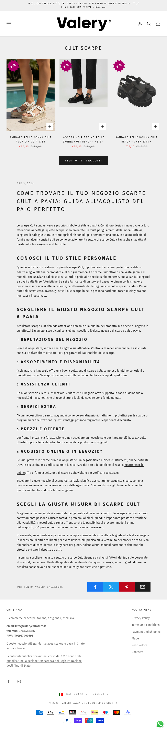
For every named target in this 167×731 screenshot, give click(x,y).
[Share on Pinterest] (127, 586)
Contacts (137, 652)
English (98, 694)
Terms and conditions (146, 625)
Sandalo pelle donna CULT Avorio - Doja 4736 (31, 139)
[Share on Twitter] (111, 586)
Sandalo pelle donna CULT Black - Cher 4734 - (136, 139)
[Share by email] (142, 586)
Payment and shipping (146, 632)
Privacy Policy (141, 618)
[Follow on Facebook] (9, 681)
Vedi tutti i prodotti (83, 160)
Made (135, 638)
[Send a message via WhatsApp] (160, 724)
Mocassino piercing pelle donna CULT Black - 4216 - (83, 139)
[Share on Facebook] (95, 586)
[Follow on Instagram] (19, 681)
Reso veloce (139, 645)
